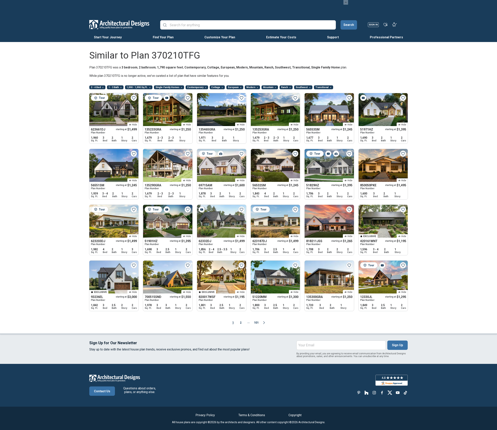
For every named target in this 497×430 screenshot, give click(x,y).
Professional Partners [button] (386, 37)
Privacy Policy (205, 415)
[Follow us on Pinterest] (358, 392)
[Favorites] (385, 24)
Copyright (295, 415)
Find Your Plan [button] (163, 37)
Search (348, 25)
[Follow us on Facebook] (382, 392)
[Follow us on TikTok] (405, 392)
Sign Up (397, 345)
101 (256, 322)
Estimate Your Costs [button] (281, 37)
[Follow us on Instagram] (374, 392)
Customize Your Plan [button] (219, 37)
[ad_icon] (119, 24)
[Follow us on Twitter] (390, 392)
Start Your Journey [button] (108, 37)
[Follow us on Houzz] (366, 392)
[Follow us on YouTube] (397, 392)
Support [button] (333, 37)
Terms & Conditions (251, 415)
